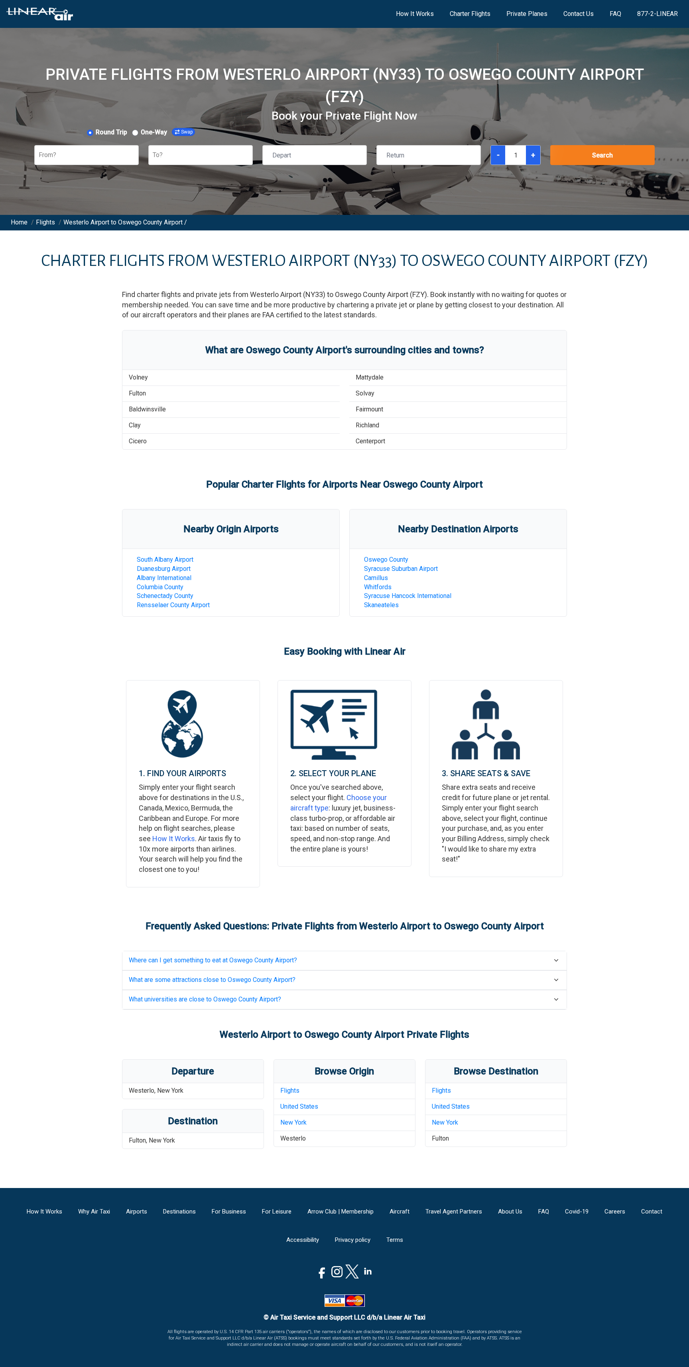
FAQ (615, 14)
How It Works (415, 14)
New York (293, 1122)
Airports (136, 1211)
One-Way (154, 132)
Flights (289, 1090)
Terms (394, 1239)
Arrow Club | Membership (340, 1211)
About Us (510, 1211)
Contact (651, 1211)
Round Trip (111, 132)
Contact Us (578, 14)
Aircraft (399, 1211)
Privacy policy (352, 1239)
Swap (187, 132)
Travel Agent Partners (453, 1211)
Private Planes (526, 14)
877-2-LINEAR (657, 14)
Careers (614, 1211)
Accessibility (302, 1239)
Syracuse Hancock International (407, 596)
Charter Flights (470, 14)
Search (602, 155)
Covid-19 (577, 1211)
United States (299, 1106)
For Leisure (276, 1211)
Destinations (179, 1211)
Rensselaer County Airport (173, 605)
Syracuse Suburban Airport (401, 568)
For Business (229, 1211)
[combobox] (39, 155)
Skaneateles (381, 605)
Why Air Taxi (94, 1211)
